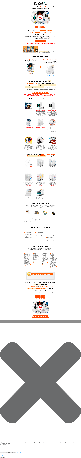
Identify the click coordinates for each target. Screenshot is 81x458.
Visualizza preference (8, 452)
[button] (40, 383)
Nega (3, 452)
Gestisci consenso (3, 457)
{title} (2, 454)
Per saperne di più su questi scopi (6, 450)
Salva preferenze (14, 452)
